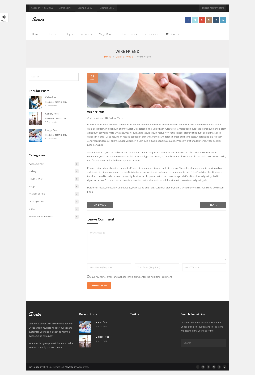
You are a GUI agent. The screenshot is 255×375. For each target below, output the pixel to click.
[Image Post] (35, 135)
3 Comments (51, 122)
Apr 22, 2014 (101, 326)
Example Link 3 (107, 7)
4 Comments (51, 105)
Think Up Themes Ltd (53, 366)
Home (108, 56)
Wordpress (82, 366)
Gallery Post (51, 113)
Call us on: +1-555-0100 (42, 7)
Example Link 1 (66, 7)
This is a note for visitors (213, 7)
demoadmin (96, 118)
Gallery (120, 56)
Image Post (51, 130)
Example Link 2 (85, 7)
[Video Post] (35, 102)
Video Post (51, 97)
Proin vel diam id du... (56, 101)
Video (129, 56)
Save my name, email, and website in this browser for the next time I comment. (131, 276)
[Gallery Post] (35, 118)
